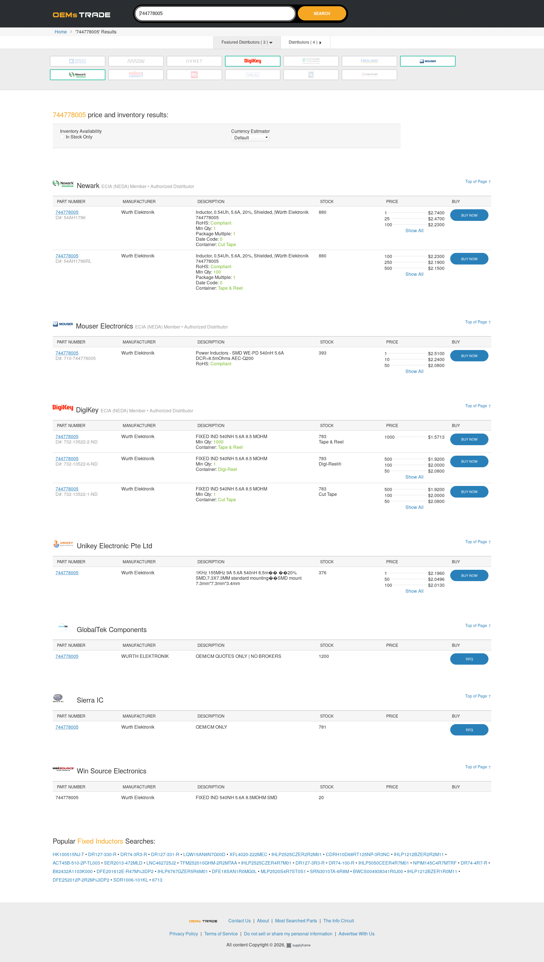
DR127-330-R (102, 854)
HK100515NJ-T (68, 854)
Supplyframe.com (302, 945)
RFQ (469, 658)
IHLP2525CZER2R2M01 (296, 854)
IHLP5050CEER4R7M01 (383, 862)
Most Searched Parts (296, 920)
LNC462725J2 (161, 862)
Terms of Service (221, 933)
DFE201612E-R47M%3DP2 (125, 871)
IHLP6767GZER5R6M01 (183, 871)
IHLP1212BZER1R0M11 (432, 871)
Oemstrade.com (84, 14)
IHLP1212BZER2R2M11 (419, 854)
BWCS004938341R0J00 (378, 871)
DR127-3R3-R (310, 862)
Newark (135, 185)
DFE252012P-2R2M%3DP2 (81, 879)
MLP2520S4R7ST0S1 (283, 871)
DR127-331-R (165, 854)
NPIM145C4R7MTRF (435, 862)
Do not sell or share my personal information (288, 933)
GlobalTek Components (113, 629)
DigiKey (134, 409)
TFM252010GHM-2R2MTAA (208, 862)
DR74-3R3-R (133, 854)
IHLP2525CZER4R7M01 (266, 862)
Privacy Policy (183, 933)
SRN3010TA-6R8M (329, 871)
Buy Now (469, 215)
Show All (414, 230)
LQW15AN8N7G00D (204, 854)
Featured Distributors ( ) (245, 42)
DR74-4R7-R (474, 862)
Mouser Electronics (152, 325)
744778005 (67, 212)
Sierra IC (91, 700)
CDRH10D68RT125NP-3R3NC (358, 854)
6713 (157, 879)
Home (61, 31)
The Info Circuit (338, 920)
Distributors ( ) (304, 42)
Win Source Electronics (112, 770)
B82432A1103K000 (73, 871)
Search (322, 13)
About (263, 920)
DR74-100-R (341, 862)
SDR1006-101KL (130, 879)
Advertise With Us (357, 933)
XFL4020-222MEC (248, 854)
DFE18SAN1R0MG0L (234, 871)
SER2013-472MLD (123, 862)
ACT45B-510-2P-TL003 (76, 862)
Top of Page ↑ (478, 181)
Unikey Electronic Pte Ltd (115, 545)
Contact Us (239, 920)
